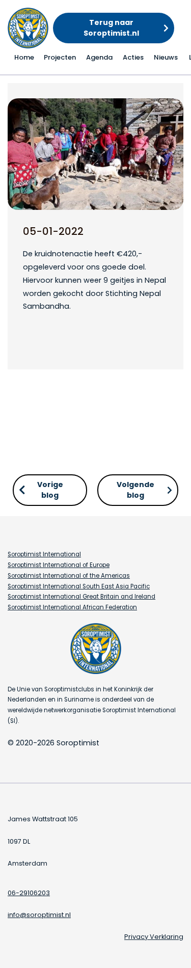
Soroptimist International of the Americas (69, 576)
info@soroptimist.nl (39, 914)
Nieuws (166, 57)
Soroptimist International (44, 554)
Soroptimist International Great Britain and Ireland (81, 597)
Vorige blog (50, 489)
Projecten (60, 57)
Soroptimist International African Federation (72, 607)
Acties (133, 57)
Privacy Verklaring (153, 936)
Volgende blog (135, 489)
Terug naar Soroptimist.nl (111, 27)
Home (24, 57)
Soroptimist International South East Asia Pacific (79, 586)
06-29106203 (29, 893)
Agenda (99, 57)
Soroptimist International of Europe (59, 565)
